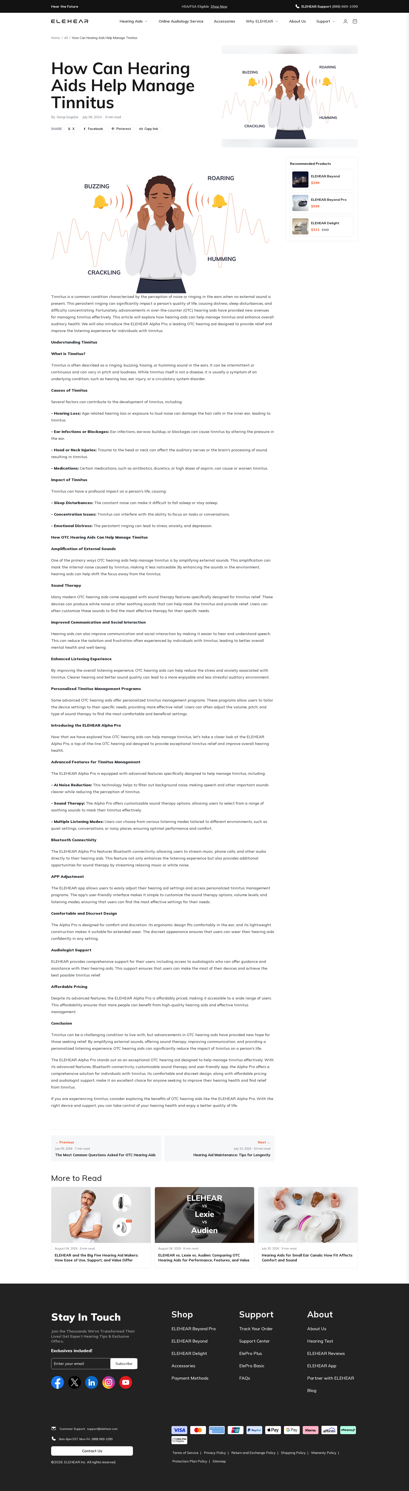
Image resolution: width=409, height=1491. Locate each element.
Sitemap (219, 1461)
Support (323, 21)
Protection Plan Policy (189, 1461)
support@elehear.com (102, 1429)
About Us (297, 21)
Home (55, 38)
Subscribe (123, 1363)
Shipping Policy (293, 1453)
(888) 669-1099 (101, 1439)
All (66, 38)
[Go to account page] (345, 21)
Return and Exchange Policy (253, 1453)
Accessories (224, 21)
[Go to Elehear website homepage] (83, 21)
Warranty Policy (323, 1453)
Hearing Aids (131, 21)
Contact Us (92, 1450)
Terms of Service (185, 1453)
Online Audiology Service (181, 21)
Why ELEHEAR (259, 21)
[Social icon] (57, 1382)
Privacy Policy (215, 1453)
